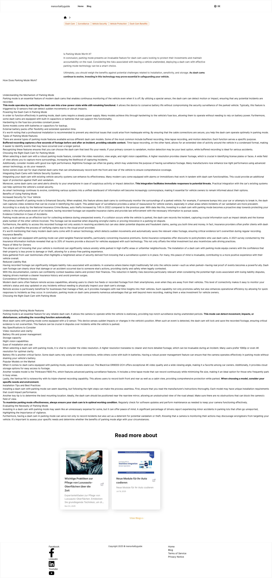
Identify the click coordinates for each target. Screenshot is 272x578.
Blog (89, 6)
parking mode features (44, 139)
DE (219, 6)
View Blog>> (137, 518)
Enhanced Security (55, 200)
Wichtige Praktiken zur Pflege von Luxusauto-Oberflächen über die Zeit (79, 484)
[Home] (65, 17)
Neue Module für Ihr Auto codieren (131, 480)
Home (80, 6)
